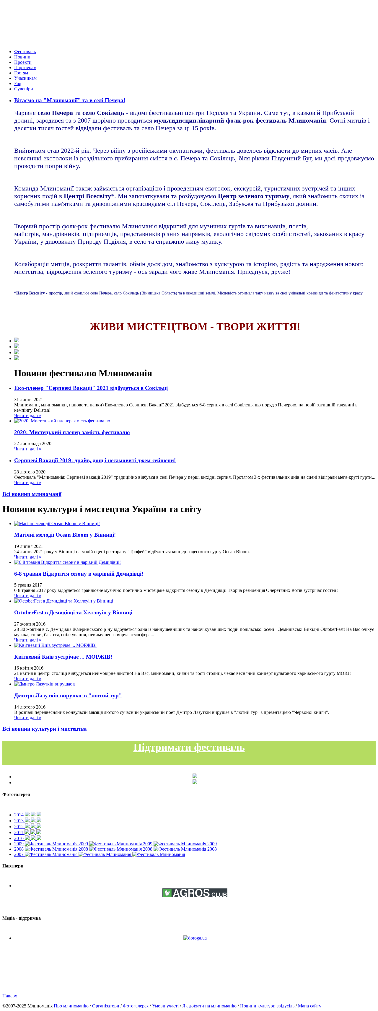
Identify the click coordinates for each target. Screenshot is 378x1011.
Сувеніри (23, 88)
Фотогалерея (136, 1005)
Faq (17, 83)
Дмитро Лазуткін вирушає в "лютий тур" (68, 695)
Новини (22, 56)
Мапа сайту (309, 1005)
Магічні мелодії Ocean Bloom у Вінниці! (65, 535)
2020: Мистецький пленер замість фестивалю (72, 432)
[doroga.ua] (195, 937)
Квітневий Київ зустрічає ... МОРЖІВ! (63, 657)
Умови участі (165, 1005)
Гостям (21, 72)
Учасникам (25, 78)
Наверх (9, 995)
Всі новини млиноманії (31, 494)
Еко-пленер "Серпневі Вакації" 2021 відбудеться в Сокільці (91, 388)
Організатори (106, 1005)
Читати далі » (27, 415)
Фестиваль (25, 51)
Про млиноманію (71, 1005)
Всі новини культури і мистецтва (44, 729)
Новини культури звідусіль (267, 1005)
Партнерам (25, 67)
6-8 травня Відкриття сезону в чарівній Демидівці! (78, 574)
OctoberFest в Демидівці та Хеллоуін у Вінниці (73, 612)
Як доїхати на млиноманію (209, 1005)
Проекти (23, 62)
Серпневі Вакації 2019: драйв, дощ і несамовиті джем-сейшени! (95, 460)
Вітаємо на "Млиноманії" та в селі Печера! (69, 100)
